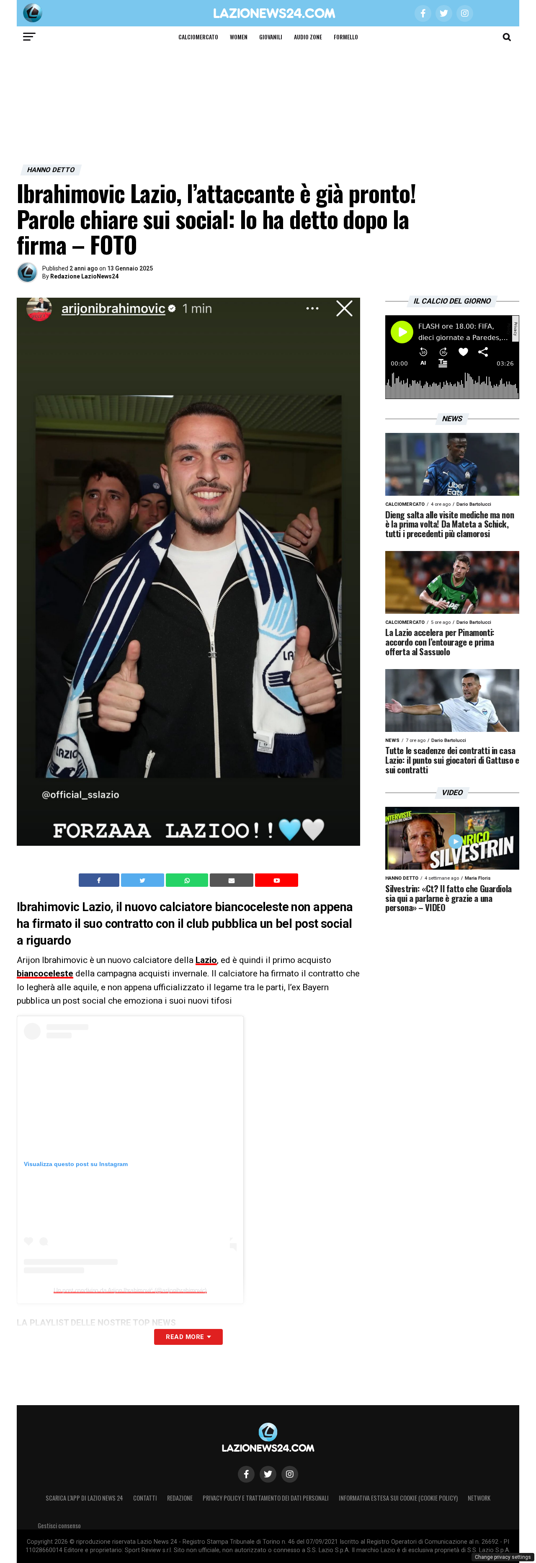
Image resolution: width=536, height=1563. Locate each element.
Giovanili (270, 36)
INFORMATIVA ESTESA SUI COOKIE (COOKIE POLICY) (398, 1497)
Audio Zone (308, 36)
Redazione (180, 1497)
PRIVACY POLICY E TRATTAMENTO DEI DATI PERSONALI (266, 1497)
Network (479, 1497)
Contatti (145, 1497)
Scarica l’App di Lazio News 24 (84, 1497)
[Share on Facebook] (100, 880)
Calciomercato (198, 36)
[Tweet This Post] (143, 880)
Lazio (206, 960)
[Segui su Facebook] (246, 1474)
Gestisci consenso (59, 1525)
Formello (346, 36)
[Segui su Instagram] (289, 1474)
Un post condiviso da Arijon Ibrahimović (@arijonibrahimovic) (130, 1290)
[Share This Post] (188, 880)
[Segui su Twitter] (268, 1474)
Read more (185, 1337)
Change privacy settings (503, 1557)
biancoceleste (45, 973)
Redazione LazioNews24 (84, 276)
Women (238, 36)
